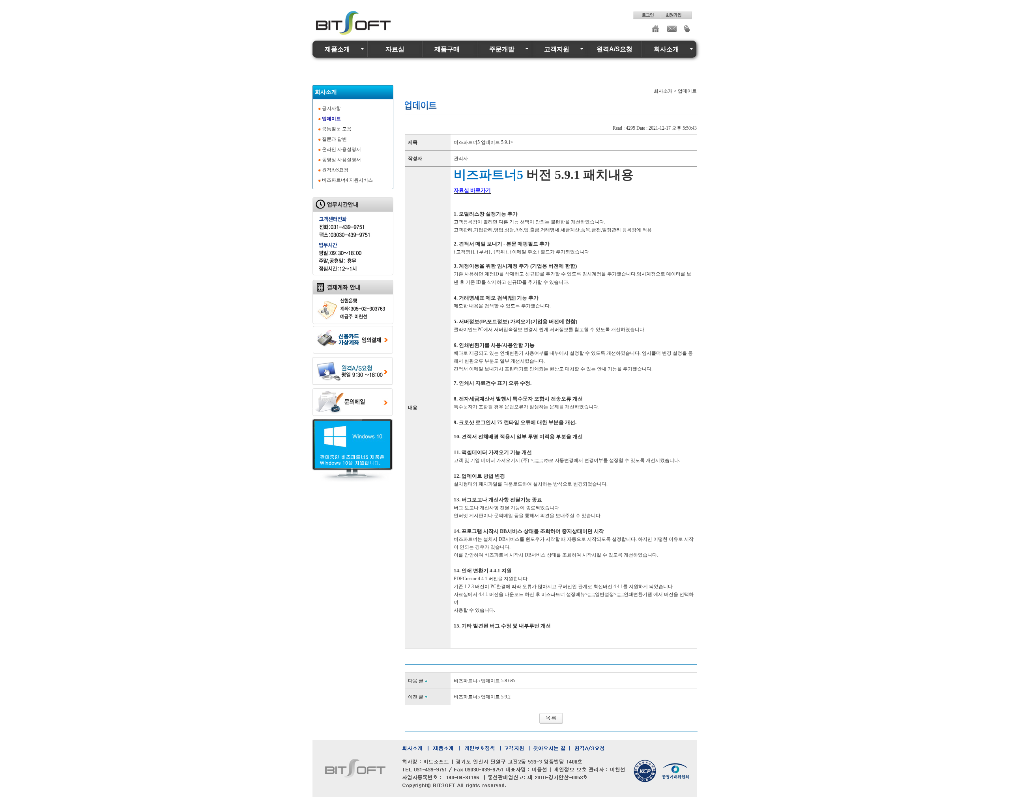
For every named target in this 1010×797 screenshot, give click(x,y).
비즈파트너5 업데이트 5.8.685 (484, 680)
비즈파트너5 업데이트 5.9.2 (482, 697)
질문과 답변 (334, 139)
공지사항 (331, 108)
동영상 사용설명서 (341, 159)
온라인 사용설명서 (341, 149)
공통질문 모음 (337, 129)
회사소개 (666, 49)
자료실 (394, 49)
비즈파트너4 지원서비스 (347, 180)
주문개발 (501, 49)
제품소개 (337, 49)
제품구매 (447, 49)
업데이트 (331, 118)
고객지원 (556, 49)
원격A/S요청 (614, 49)
